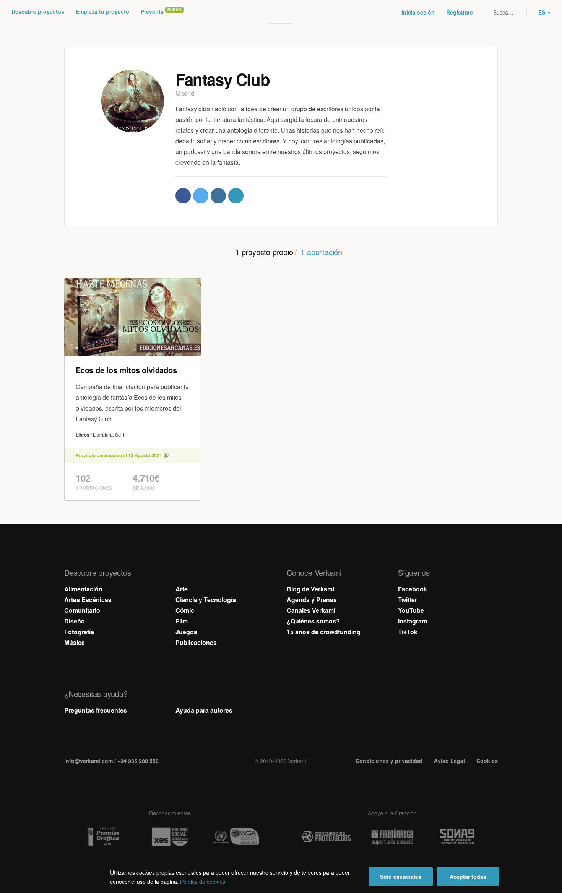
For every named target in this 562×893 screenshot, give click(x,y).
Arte (181, 589)
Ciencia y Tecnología (205, 599)
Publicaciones (196, 642)
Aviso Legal (449, 761)
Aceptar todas (468, 876)
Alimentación (83, 589)
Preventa (152, 11)
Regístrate (459, 12)
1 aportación (321, 251)
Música (74, 642)
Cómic (184, 610)
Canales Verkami (311, 610)
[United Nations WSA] (236, 836)
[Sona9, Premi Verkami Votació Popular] (458, 836)
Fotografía (79, 631)
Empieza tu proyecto (102, 11)
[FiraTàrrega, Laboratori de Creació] (392, 836)
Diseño (74, 621)
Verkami (281, 12)
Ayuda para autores (203, 710)
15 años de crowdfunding (324, 631)
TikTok (407, 631)
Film (181, 621)
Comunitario (82, 610)
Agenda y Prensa (312, 599)
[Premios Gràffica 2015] (104, 836)
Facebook (412, 589)
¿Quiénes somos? (313, 621)
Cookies (487, 761)
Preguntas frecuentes (95, 710)
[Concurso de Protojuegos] (326, 836)
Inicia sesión (418, 12)
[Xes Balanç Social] (170, 836)
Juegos (186, 631)
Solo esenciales (400, 876)
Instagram (412, 621)
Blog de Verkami (310, 589)
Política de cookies (202, 881)
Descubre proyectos (37, 11)
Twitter (407, 599)
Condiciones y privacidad (389, 761)
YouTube (411, 610)
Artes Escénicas (88, 599)
